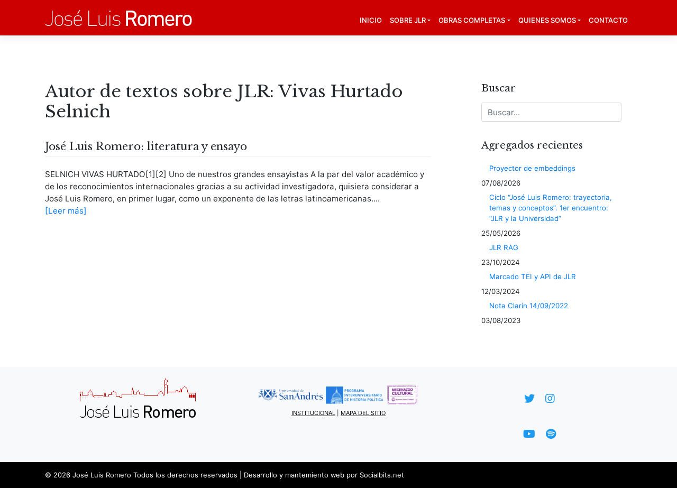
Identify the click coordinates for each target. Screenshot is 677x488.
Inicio (371, 20)
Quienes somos (547, 20)
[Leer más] (66, 211)
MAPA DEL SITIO (363, 413)
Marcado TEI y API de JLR (532, 276)
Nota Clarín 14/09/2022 (528, 305)
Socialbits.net (382, 475)
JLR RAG (503, 247)
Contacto (608, 20)
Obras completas (471, 20)
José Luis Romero (101, 475)
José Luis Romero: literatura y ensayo (146, 146)
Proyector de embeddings (532, 168)
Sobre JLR (408, 20)
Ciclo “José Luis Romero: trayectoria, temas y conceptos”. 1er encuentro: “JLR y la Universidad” (550, 208)
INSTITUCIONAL (313, 413)
